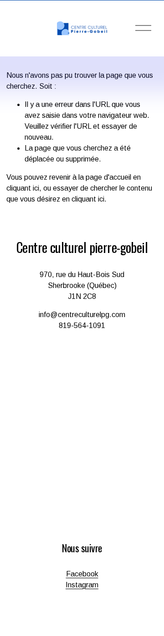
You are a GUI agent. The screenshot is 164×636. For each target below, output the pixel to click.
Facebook (82, 574)
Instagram (82, 585)
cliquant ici (22, 188)
